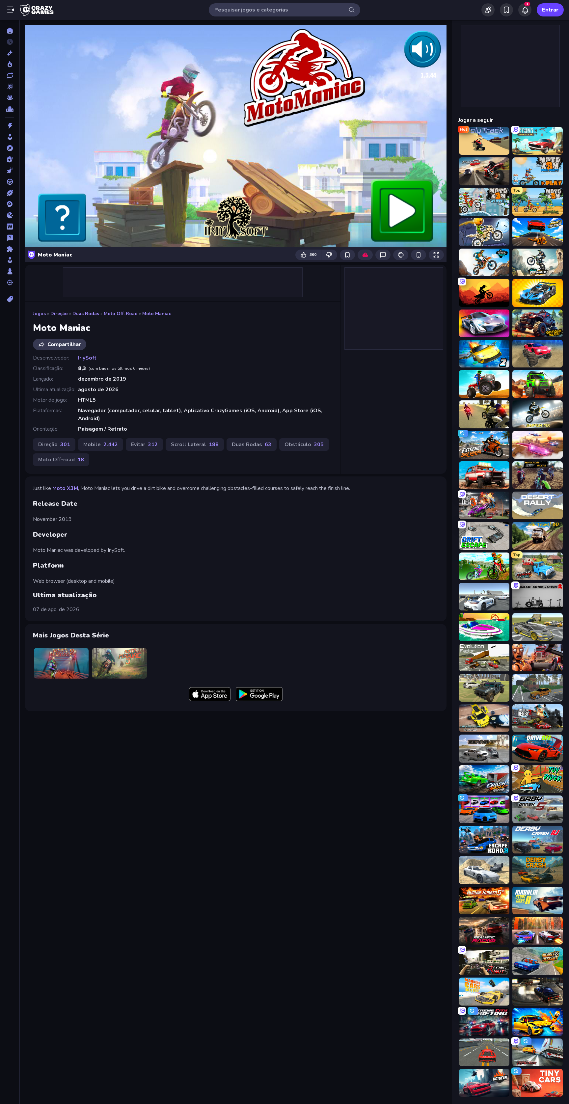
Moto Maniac (156, 313)
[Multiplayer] (9, 97)
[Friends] (488, 9)
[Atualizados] (9, 75)
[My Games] (506, 9)
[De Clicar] (9, 170)
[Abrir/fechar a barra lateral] (10, 10)
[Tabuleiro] (9, 271)
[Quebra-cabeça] (9, 249)
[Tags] (9, 299)
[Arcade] (9, 137)
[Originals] (9, 86)
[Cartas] (9, 159)
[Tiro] (9, 282)
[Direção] (9, 181)
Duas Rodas (85, 313)
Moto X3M (65, 488)
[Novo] (9, 53)
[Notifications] (524, 9)
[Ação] (9, 125)
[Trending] (9, 64)
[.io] (9, 215)
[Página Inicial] (9, 30)
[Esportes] (9, 193)
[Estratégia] (9, 204)
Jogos (39, 313)
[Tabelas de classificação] (9, 109)
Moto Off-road (121, 313)
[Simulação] (9, 260)
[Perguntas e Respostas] (9, 237)
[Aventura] (9, 148)
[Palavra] (9, 226)
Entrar (550, 9)
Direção (59, 313)
